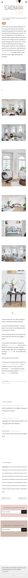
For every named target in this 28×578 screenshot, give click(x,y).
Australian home (6, 52)
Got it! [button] (14, 575)
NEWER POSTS (5, 498)
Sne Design (7, 373)
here (9, 368)
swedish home (6, 383)
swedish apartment (20, 381)
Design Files (9, 351)
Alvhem (14, 314)
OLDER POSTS (22, 498)
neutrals (12, 381)
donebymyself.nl (7, 405)
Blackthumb (22, 371)
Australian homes (12, 345)
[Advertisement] (14, 552)
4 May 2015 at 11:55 (13, 418)
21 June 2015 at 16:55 (15, 431)
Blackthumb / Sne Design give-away (11, 364)
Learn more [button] (5, 571)
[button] (4, 23)
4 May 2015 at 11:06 (18, 405)
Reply (3, 413)
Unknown (5, 418)
